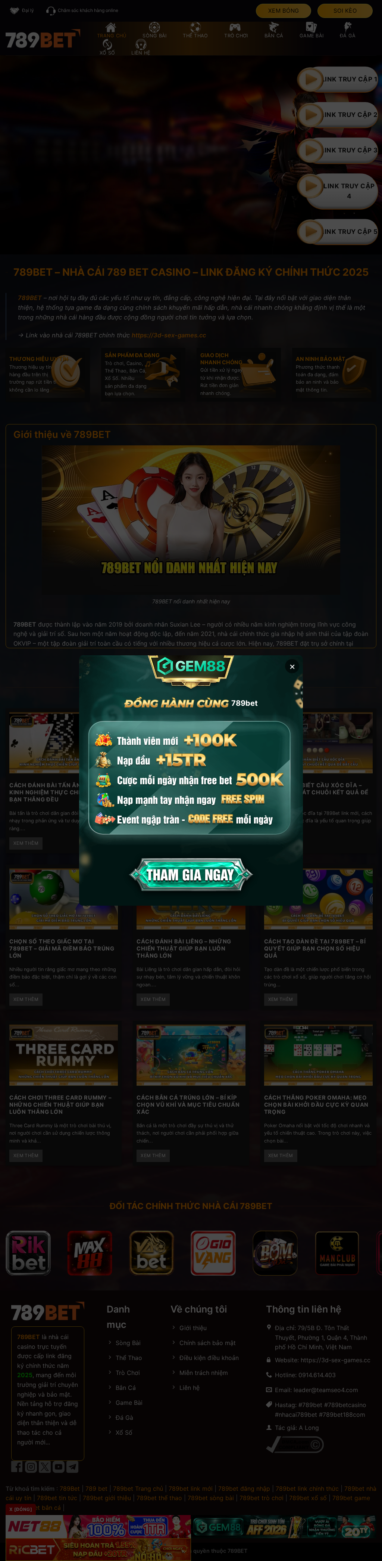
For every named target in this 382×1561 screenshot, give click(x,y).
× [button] (292, 666)
